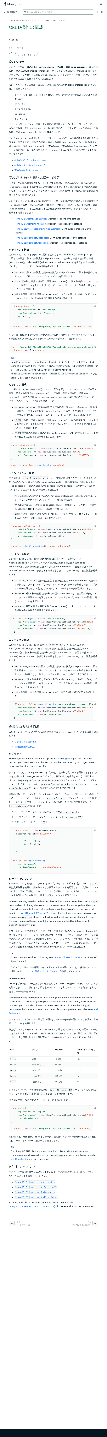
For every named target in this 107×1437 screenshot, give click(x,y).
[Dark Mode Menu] (102, 12)
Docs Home (14, 20)
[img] (11, 53)
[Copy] (95, 306)
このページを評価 (16, 48)
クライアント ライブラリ (32, 20)
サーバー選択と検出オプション (41, 971)
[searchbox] (58, 12)
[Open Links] (101, 4)
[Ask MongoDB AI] (97, 12)
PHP (47, 20)
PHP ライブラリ (59, 20)
